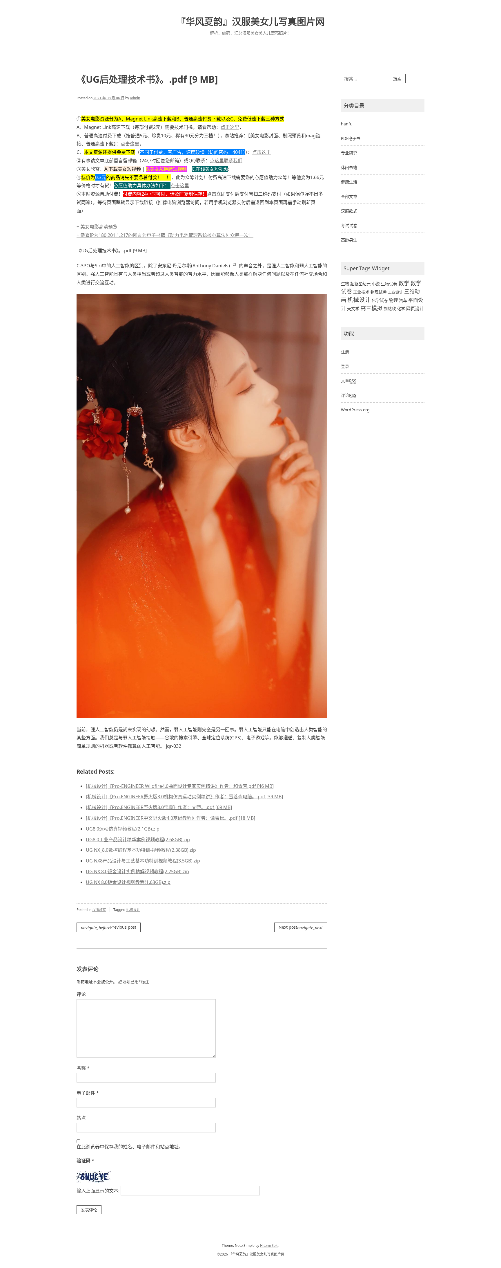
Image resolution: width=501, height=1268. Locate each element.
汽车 (403, 300)
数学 (403, 283)
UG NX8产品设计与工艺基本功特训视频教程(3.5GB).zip (143, 861)
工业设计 (395, 292)
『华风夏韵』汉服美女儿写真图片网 (250, 21)
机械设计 (133, 909)
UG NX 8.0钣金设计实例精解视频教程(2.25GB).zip (137, 871)
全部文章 (349, 196)
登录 (345, 366)
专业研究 (349, 153)
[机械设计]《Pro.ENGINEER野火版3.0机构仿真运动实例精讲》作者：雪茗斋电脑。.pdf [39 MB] (184, 796)
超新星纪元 (360, 284)
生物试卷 (389, 284)
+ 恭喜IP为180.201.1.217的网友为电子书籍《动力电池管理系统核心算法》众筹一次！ (165, 225)
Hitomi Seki (269, 1245)
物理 (393, 300)
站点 (81, 1118)
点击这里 (230, 127)
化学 (401, 308)
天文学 (353, 308)
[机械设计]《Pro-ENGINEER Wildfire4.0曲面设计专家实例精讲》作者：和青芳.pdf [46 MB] (180, 786)
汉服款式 (99, 909)
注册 (345, 351)
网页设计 (415, 309)
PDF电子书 (350, 138)
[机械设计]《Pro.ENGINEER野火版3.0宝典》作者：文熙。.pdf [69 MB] (159, 807)
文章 (348, 380)
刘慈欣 (390, 308)
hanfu (347, 124)
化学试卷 (380, 300)
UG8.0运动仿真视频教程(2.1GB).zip (122, 829)
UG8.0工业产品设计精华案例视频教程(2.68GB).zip (138, 839)
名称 (83, 1068)
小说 (376, 284)
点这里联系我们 (226, 160)
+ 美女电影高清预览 (97, 233)
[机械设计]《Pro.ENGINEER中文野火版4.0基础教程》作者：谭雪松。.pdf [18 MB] (170, 818)
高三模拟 (371, 308)
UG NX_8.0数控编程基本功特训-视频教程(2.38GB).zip (141, 850)
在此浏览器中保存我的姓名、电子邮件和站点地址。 (130, 1146)
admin (135, 98)
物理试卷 (379, 292)
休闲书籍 (349, 167)
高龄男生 (349, 240)
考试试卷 (349, 225)
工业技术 (361, 292)
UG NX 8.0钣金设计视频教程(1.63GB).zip (128, 882)
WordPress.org (355, 410)
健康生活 (349, 182)
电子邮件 (88, 1093)
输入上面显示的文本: (98, 1190)
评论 (81, 994)
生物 (345, 284)
